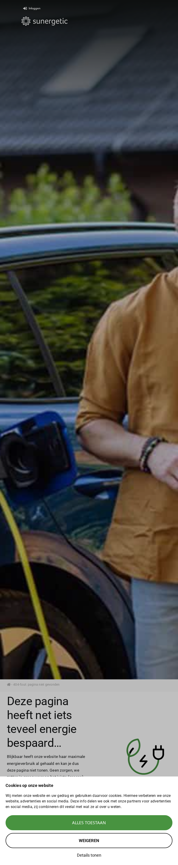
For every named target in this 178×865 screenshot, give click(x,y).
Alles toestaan (89, 822)
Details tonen (89, 855)
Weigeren (89, 840)
